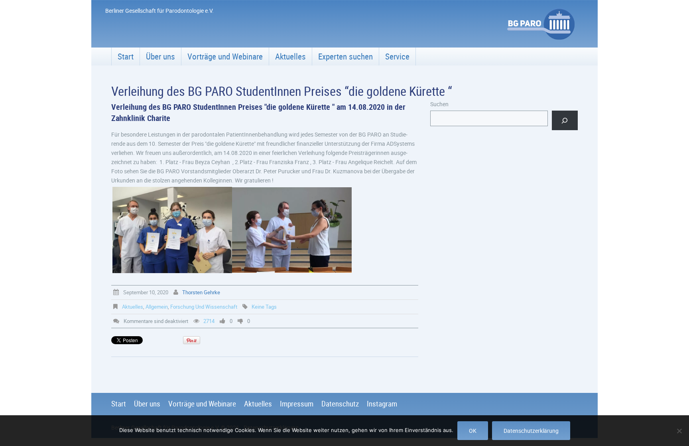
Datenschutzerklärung (531, 430)
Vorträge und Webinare (225, 56)
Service (397, 56)
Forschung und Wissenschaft (203, 306)
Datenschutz (340, 403)
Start (126, 56)
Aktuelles (290, 56)
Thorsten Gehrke (201, 292)
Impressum (296, 403)
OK (472, 430)
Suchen (439, 104)
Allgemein (157, 306)
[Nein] (679, 431)
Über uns (160, 56)
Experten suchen (345, 56)
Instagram (382, 403)
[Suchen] (565, 120)
